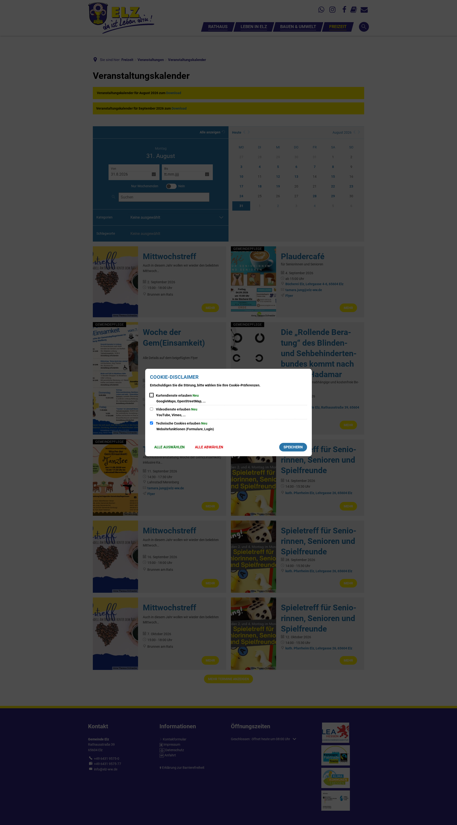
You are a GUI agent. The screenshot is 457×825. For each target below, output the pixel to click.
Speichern (293, 447)
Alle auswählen (169, 447)
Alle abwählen (209, 447)
